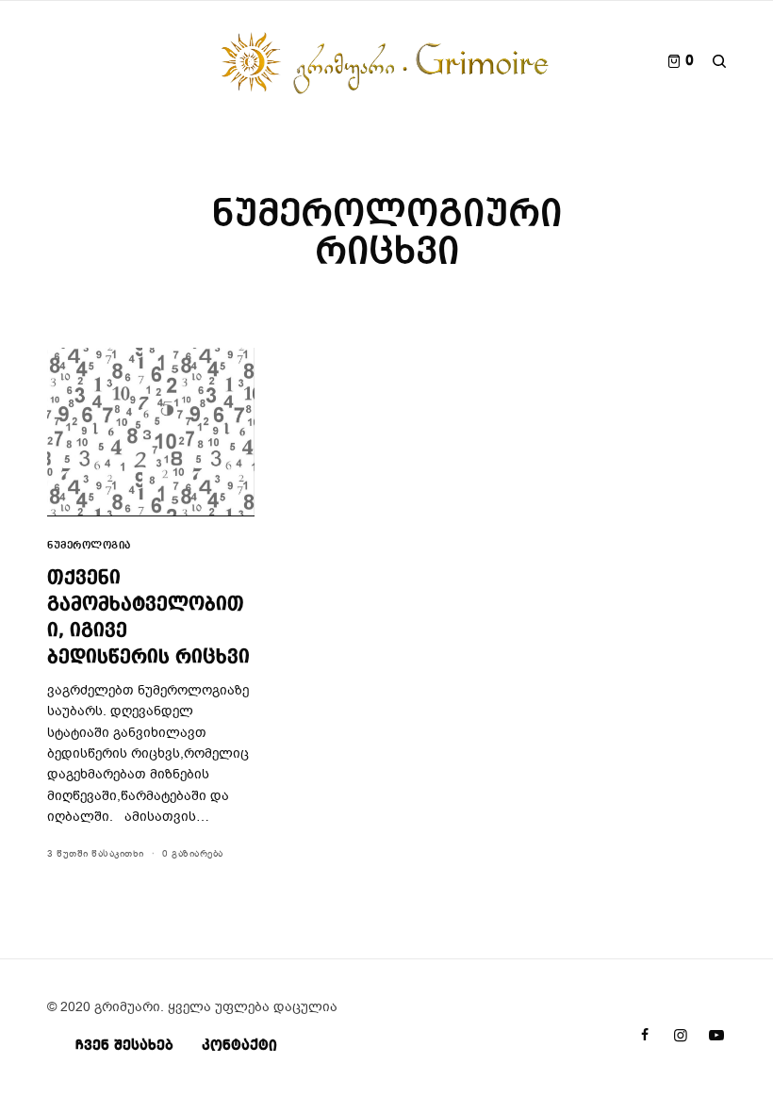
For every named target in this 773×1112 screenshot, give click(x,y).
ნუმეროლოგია (89, 546)
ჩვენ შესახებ (124, 1046)
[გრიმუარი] (386, 61)
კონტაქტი (239, 1046)
